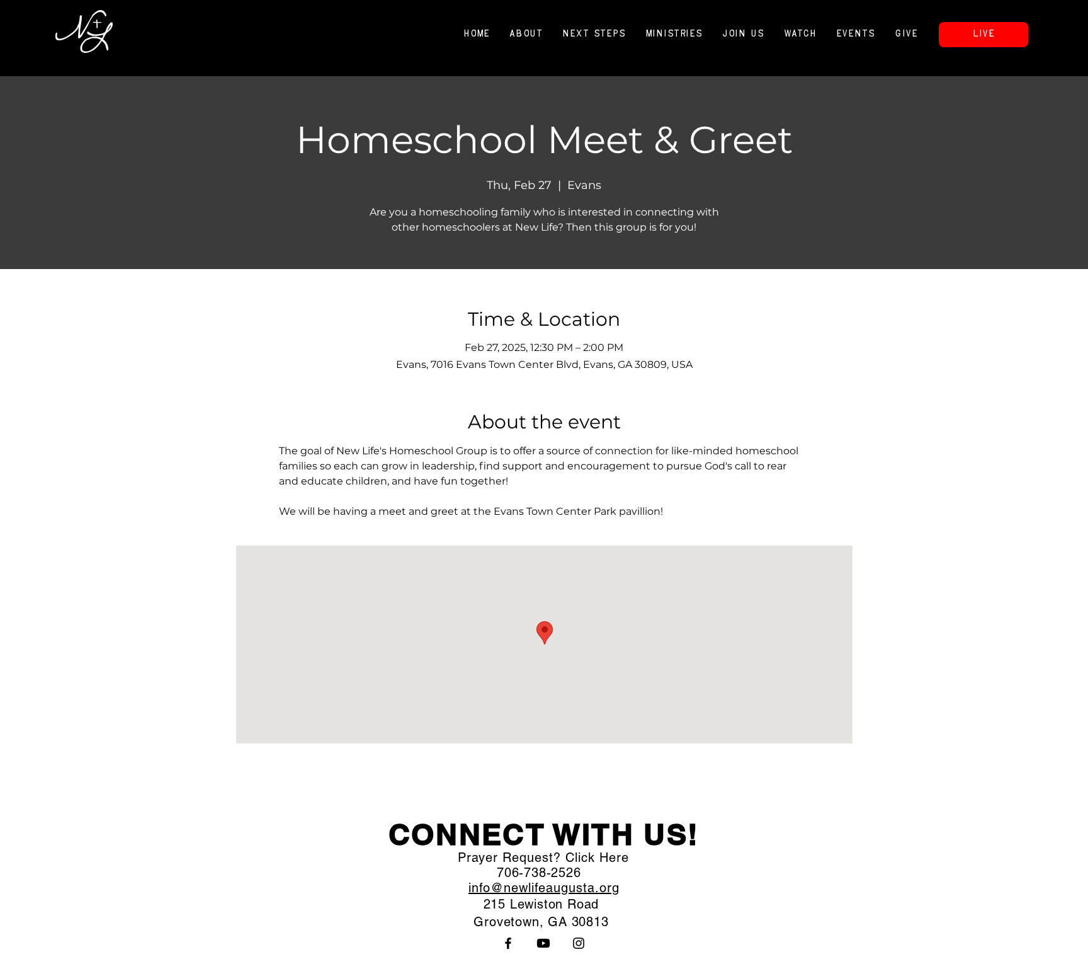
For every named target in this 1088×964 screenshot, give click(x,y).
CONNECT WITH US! (544, 834)
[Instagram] (578, 943)
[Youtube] (543, 943)
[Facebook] (508, 943)
